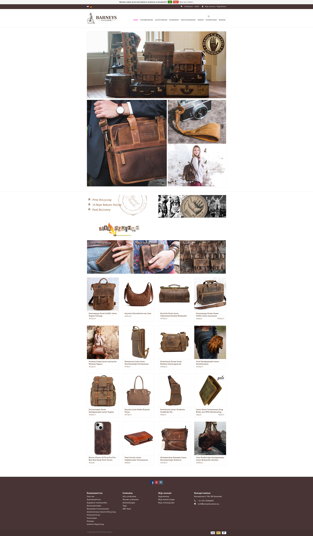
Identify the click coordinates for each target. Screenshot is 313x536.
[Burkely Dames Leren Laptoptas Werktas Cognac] (103, 342)
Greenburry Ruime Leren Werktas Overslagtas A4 (171, 363)
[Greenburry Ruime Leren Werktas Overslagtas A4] (174, 342)
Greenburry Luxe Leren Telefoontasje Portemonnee (137, 363)
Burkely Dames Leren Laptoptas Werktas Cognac (103, 363)
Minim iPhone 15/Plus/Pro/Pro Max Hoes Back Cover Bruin (102, 459)
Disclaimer (92, 518)
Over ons (90, 497)
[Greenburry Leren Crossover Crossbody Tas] (174, 390)
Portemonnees (146, 20)
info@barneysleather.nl (208, 504)
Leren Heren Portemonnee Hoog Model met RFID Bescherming (209, 411)
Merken (222, 20)
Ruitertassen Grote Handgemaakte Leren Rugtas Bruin (101, 411)
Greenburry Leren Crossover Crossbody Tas (172, 411)
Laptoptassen (161, 20)
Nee (175, 2)
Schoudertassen (188, 20)
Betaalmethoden (94, 506)
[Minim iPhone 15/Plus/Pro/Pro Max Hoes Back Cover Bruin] (103, 438)
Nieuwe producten (131, 500)
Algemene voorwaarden (97, 503)
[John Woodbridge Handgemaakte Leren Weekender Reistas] (210, 438)
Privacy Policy (93, 515)
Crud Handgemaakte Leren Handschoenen (207, 363)
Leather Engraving (95, 524)
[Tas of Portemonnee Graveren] (156, 229)
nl (88, 6)
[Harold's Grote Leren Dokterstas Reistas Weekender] (174, 294)
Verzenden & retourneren (98, 509)
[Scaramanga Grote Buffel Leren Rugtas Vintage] (103, 294)
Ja (170, 2)
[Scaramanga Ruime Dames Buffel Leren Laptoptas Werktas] (210, 294)
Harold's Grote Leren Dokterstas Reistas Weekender (173, 315)
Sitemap (90, 521)
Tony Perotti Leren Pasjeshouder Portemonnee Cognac (136, 459)
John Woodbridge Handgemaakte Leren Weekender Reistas (210, 459)
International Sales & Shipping (101, 512)
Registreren (163, 497)
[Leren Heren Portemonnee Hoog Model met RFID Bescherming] (210, 390)
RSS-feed (127, 509)
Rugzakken (174, 20)
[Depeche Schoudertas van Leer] (139, 294)
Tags (125, 506)
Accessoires (211, 20)
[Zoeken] (208, 16)
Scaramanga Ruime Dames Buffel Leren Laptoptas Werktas (207, 315)
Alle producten (129, 497)
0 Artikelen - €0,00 (191, 6)
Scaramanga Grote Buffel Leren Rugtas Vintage (103, 315)
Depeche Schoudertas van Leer (138, 313)
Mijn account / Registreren (215, 6)
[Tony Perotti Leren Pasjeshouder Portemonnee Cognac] (139, 438)
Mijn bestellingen (166, 500)
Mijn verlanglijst (166, 503)
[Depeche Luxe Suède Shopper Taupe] (139, 390)
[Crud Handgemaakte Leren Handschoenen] (210, 342)
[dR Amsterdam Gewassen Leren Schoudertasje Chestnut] (174, 438)
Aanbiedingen (129, 503)
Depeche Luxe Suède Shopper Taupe (137, 411)
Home (135, 20)
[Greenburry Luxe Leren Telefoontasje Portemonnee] (139, 342)
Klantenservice (94, 500)
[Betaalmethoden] (212, 533)
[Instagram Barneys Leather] (161, 482)
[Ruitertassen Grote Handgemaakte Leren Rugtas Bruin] (103, 390)
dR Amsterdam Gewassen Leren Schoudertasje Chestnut (173, 459)
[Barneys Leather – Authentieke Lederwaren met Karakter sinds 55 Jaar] (102, 18)
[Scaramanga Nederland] (156, 109)
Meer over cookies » (187, 2)
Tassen (200, 20)
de (91, 6)
